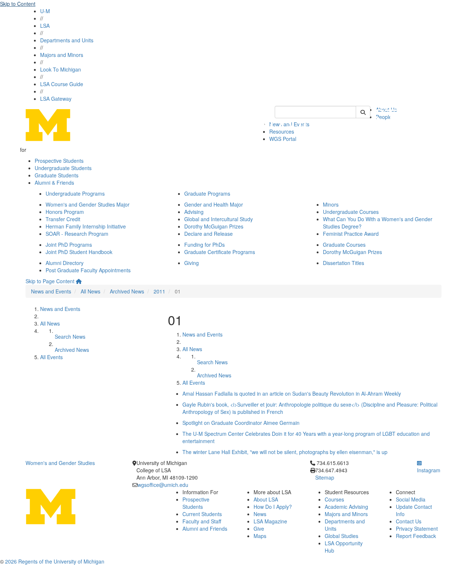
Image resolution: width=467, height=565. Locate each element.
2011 (159, 291)
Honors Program (65, 211)
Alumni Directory (65, 262)
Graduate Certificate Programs (219, 251)
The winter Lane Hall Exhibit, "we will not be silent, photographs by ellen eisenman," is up (284, 452)
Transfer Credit (63, 219)
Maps (260, 535)
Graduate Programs (207, 193)
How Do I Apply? (273, 506)
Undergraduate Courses (351, 211)
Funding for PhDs (204, 244)
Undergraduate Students (63, 168)
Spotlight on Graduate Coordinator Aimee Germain (241, 422)
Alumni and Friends (204, 528)
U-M (45, 11)
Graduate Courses (344, 244)
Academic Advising (346, 506)
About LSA (266, 499)
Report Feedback (416, 535)
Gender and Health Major (213, 204)
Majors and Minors (61, 54)
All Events (51, 357)
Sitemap (324, 477)
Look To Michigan (60, 69)
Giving (191, 262)
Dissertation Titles (343, 262)
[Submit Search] (363, 112)
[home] (79, 281)
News (260, 514)
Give (259, 528)
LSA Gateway (56, 98)
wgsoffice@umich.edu (163, 484)
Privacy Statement (417, 528)
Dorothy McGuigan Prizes (213, 226)
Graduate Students (56, 175)
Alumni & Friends (54, 182)
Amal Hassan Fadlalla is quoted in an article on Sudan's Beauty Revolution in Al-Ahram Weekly (291, 393)
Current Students (202, 514)
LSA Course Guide (61, 84)
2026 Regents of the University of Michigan (54, 561)
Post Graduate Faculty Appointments (88, 270)
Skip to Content (17, 3)
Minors (331, 204)
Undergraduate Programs (75, 193)
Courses (334, 499)
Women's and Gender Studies (60, 462)
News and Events (51, 291)
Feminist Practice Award (351, 233)
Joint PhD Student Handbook (79, 251)
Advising (194, 211)
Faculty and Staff (201, 521)
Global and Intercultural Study (218, 219)
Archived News (127, 291)
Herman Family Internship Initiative (86, 226)
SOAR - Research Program (77, 233)
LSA (45, 25)
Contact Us (408, 521)
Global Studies (341, 535)
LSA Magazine (270, 521)
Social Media (410, 499)
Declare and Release (208, 233)
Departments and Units (66, 40)
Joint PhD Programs (69, 244)
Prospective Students (59, 160)
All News (90, 291)
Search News (70, 336)
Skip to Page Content (50, 281)
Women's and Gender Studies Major (88, 204)
